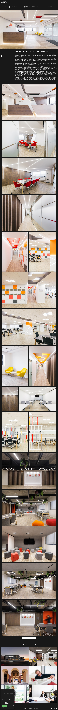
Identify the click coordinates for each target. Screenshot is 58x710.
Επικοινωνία (36, 708)
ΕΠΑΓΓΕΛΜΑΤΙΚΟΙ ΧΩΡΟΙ (5, 52)
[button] (8, 707)
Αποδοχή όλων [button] (4, 705)
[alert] (7, 699)
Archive (25, 708)
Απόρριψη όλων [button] (10, 705)
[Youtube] (56, 708)
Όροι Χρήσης (30, 708)
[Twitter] (51, 708)
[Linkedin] (54, 708)
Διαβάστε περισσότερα (9, 697)
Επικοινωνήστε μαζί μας (29, 638)
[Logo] (4, 1)
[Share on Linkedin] (1, 56)
